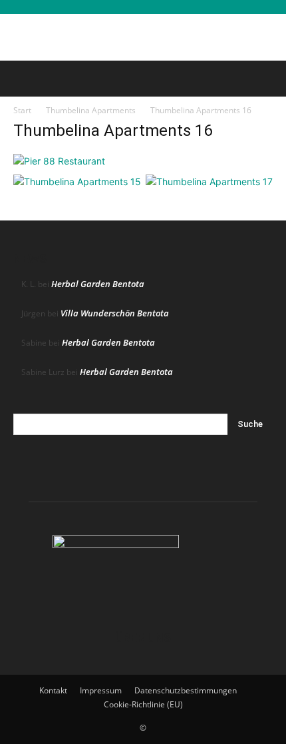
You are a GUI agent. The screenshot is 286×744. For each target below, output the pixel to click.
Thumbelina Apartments (91, 110)
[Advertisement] (143, 37)
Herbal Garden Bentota (97, 284)
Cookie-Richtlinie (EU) (143, 704)
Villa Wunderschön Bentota (115, 313)
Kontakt (53, 690)
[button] (22, 79)
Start (22, 110)
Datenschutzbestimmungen (185, 690)
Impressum (101, 690)
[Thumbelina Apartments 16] (59, 161)
